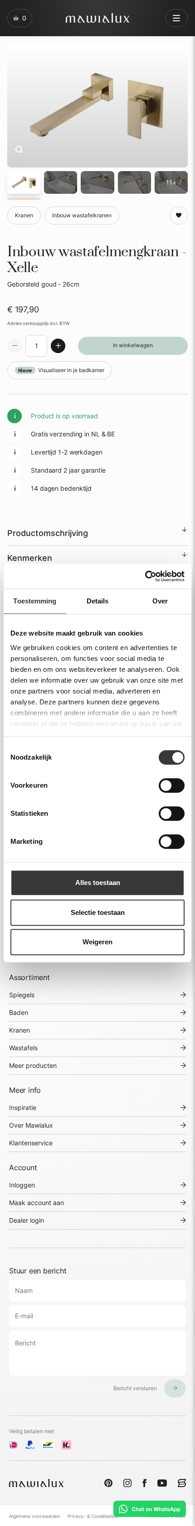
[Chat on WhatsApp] (149, 1509)
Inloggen (22, 1185)
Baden (18, 1012)
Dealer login (26, 1220)
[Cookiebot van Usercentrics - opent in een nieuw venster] (145, 576)
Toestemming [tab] (34, 601)
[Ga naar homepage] (97, 18)
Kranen (19, 1030)
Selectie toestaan (98, 912)
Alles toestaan (97, 882)
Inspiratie (22, 1107)
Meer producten (33, 1065)
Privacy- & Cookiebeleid (93, 1516)
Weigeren (97, 942)
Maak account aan (36, 1202)
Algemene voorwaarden (34, 1516)
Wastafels (23, 1048)
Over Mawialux (31, 1125)
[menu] (176, 18)
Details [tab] (98, 601)
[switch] (172, 785)
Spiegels (21, 995)
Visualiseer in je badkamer (61, 370)
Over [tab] (160, 601)
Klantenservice (31, 1143)
